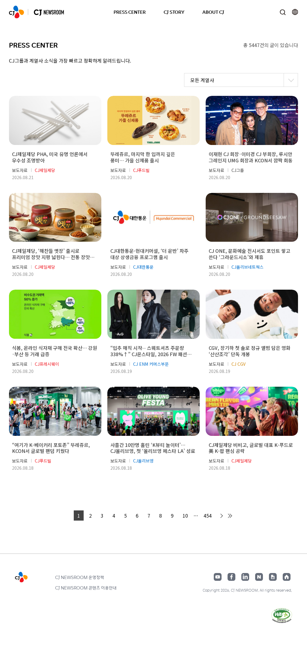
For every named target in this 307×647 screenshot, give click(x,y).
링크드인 (245, 577)
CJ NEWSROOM (16, 12)
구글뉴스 (272, 577)
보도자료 (20, 170)
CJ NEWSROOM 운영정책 (79, 577)
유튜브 (217, 577)
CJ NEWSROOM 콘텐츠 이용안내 (86, 588)
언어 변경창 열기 (295, 12)
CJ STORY (174, 12)
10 (185, 515)
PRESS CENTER (130, 12)
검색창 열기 (282, 12)
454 (208, 515)
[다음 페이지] (220, 515)
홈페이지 (286, 577)
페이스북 (231, 577)
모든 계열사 (202, 80)
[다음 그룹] (229, 515)
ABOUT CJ (213, 12)
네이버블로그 (259, 577)
